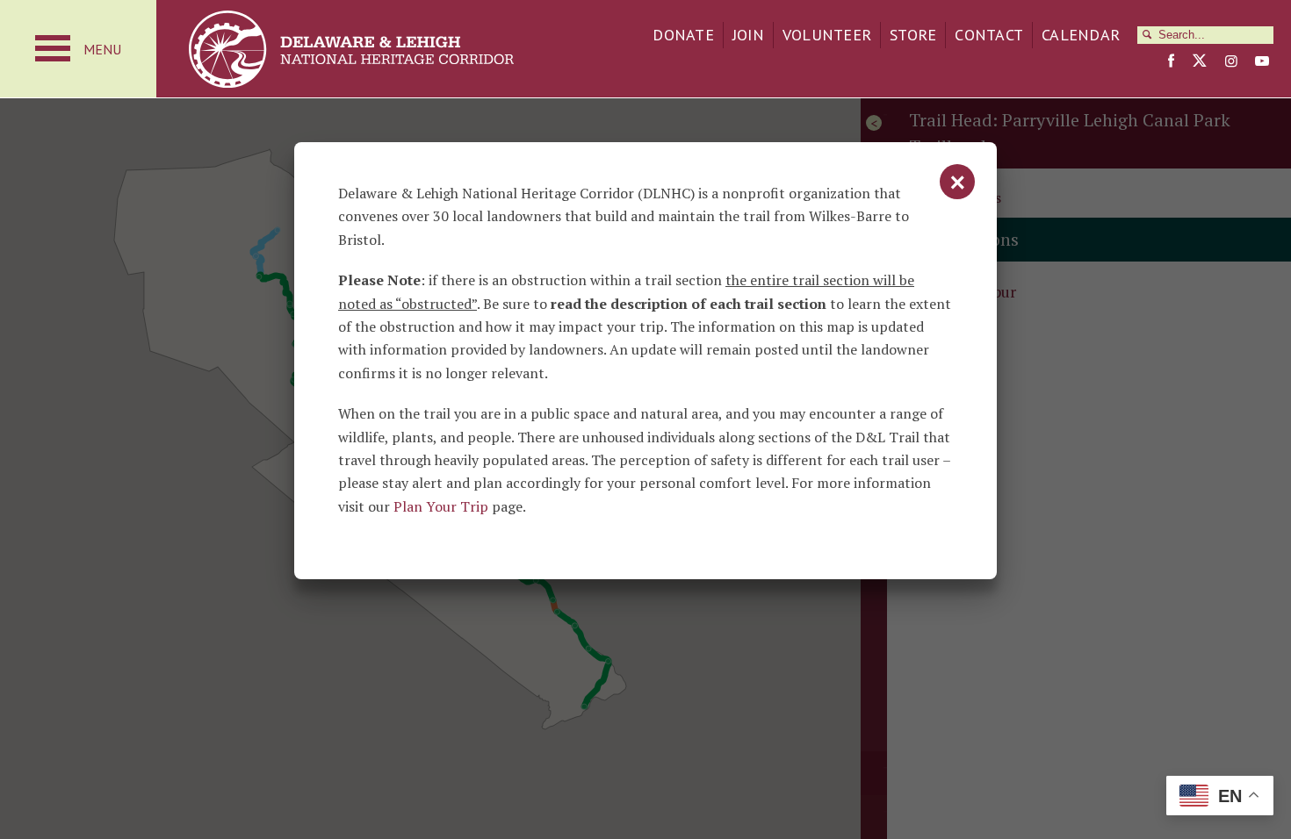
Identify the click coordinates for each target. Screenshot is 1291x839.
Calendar (1081, 35)
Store (913, 35)
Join (748, 35)
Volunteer (827, 35)
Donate (683, 35)
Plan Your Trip (440, 506)
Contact (989, 35)
